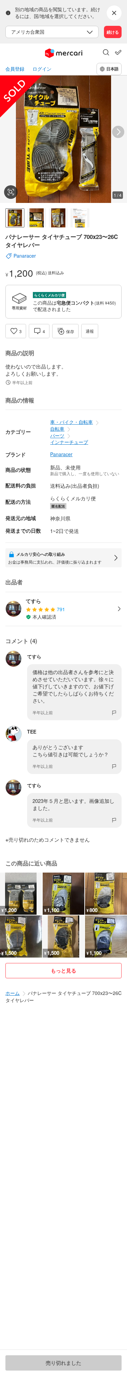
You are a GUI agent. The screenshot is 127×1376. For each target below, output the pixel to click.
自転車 (57, 428)
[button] (106, 53)
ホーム (12, 993)
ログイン (42, 69)
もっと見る (63, 970)
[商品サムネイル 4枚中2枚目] (36, 217)
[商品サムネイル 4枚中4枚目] (79, 217)
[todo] (118, 52)
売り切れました (63, 1362)
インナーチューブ (69, 441)
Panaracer (61, 454)
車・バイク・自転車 (71, 421)
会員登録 (14, 69)
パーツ (57, 435)
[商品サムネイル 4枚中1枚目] (14, 217)
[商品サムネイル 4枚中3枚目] (58, 217)
